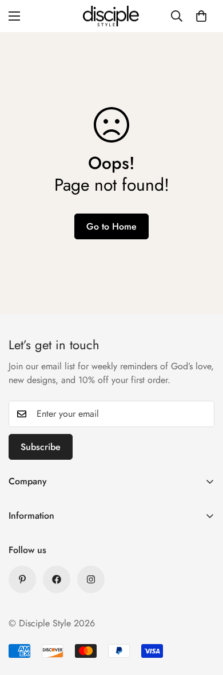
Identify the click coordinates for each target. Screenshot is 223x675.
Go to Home (111, 226)
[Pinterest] (22, 579)
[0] (201, 16)
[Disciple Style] (111, 16)
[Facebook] (56, 579)
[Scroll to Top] (202, 614)
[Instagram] (91, 579)
